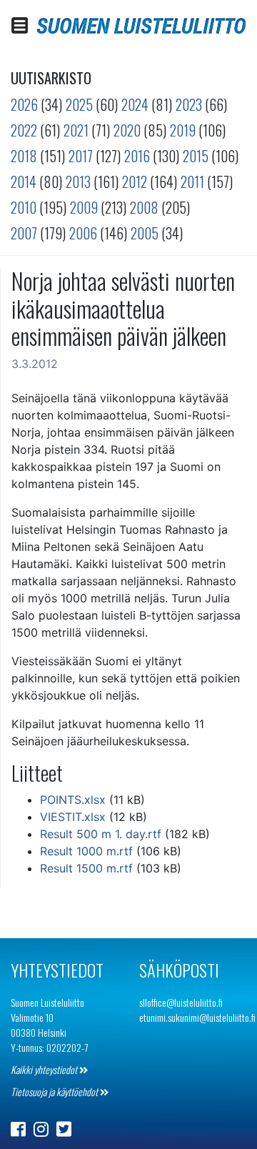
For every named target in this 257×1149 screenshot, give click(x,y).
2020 (127, 130)
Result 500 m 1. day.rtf (100, 834)
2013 (78, 181)
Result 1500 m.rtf (86, 868)
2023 (189, 104)
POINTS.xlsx (73, 799)
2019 (183, 130)
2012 (134, 181)
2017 (81, 155)
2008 (144, 207)
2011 (192, 181)
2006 (83, 233)
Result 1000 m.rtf (86, 851)
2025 (79, 104)
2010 (23, 207)
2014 (23, 181)
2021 (76, 130)
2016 (137, 155)
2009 (84, 207)
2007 (24, 233)
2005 (144, 233)
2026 (24, 104)
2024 (134, 104)
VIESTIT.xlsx (73, 817)
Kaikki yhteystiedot (45, 1069)
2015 (195, 155)
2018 (24, 155)
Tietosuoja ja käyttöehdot (55, 1091)
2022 (24, 130)
